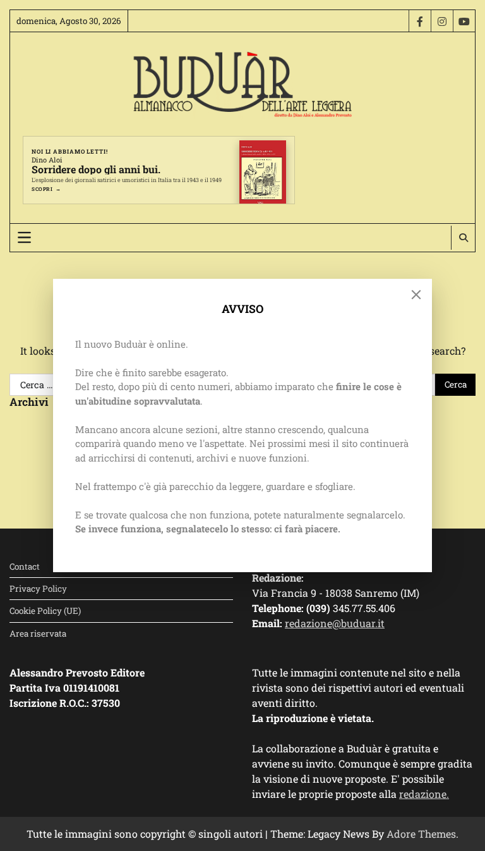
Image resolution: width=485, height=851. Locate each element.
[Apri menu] (24, 237)
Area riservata (37, 633)
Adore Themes (421, 833)
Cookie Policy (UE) (45, 610)
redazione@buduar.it (335, 623)
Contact (24, 566)
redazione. (424, 793)
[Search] (463, 238)
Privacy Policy (38, 588)
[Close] (416, 294)
